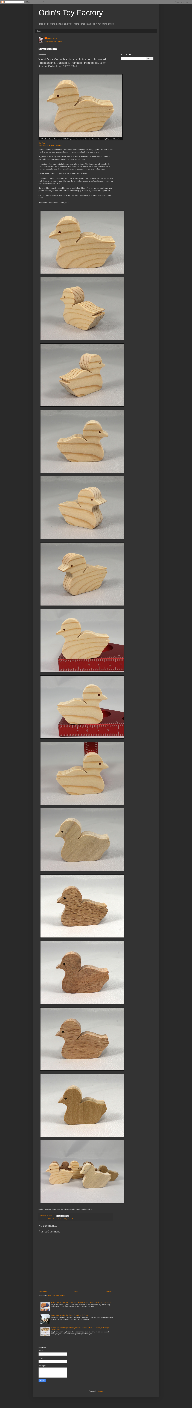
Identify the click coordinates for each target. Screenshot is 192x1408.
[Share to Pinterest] (67, 1216)
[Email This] (57, 1216)
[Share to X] (62, 1216)
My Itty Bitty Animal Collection (50, 145)
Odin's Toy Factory (71, 12)
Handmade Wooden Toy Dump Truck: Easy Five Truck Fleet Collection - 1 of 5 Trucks (81, 1302)
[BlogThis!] (60, 1216)
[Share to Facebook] (64, 1216)
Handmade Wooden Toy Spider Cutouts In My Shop (69, 1315)
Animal (46, 1219)
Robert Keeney (52, 38)
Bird (50, 1219)
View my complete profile (53, 42)
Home (38, 31)
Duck (59, 1219)
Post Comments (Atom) (56, 1295)
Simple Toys (71, 1219)
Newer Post (43, 1292)
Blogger (100, 1391)
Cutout (55, 1219)
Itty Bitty (64, 1219)
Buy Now (42, 143)
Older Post (108, 1292)
